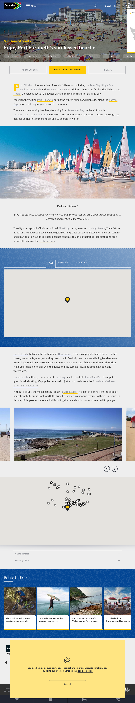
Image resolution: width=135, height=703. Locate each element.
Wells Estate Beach (30, 89)
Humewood (64, 354)
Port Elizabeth (45, 99)
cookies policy (85, 670)
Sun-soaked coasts (17, 41)
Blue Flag (95, 85)
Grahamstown (21, 114)
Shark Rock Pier (93, 377)
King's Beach (98, 228)
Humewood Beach (57, 89)
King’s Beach (108, 85)
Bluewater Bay (76, 110)
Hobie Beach (21, 377)
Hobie (17, 93)
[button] (67, 300)
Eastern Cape (46, 241)
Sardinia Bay (41, 114)
